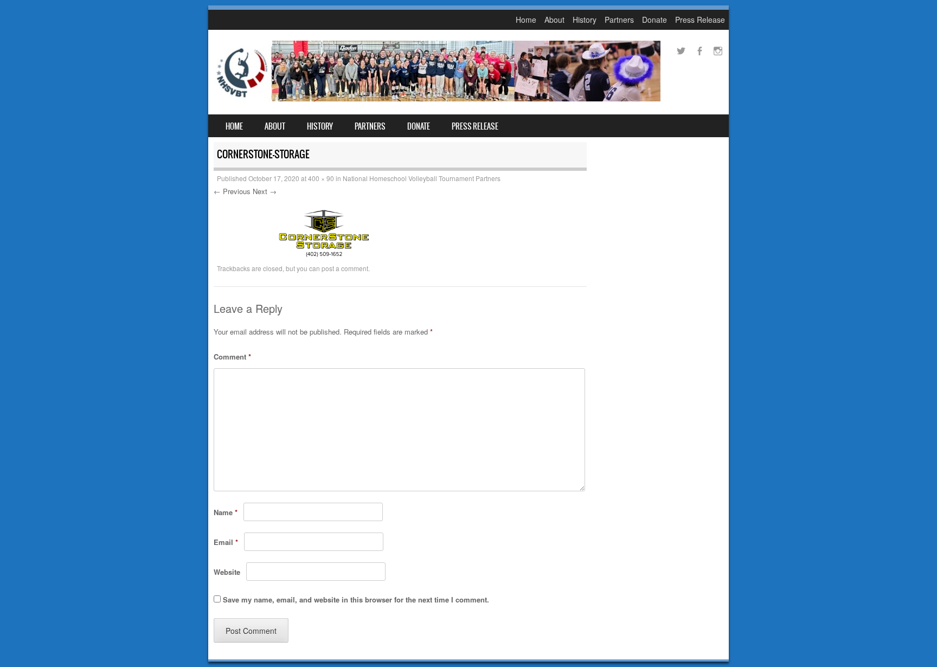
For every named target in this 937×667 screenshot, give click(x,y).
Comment (232, 356)
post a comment (345, 268)
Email (226, 542)
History (584, 19)
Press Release (700, 19)
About (554, 19)
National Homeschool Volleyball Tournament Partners (421, 178)
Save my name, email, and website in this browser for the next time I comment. (356, 599)
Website (227, 572)
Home (526, 19)
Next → (265, 191)
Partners (619, 19)
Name (226, 512)
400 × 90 (321, 178)
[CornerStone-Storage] (325, 255)
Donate (654, 19)
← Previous (232, 191)
